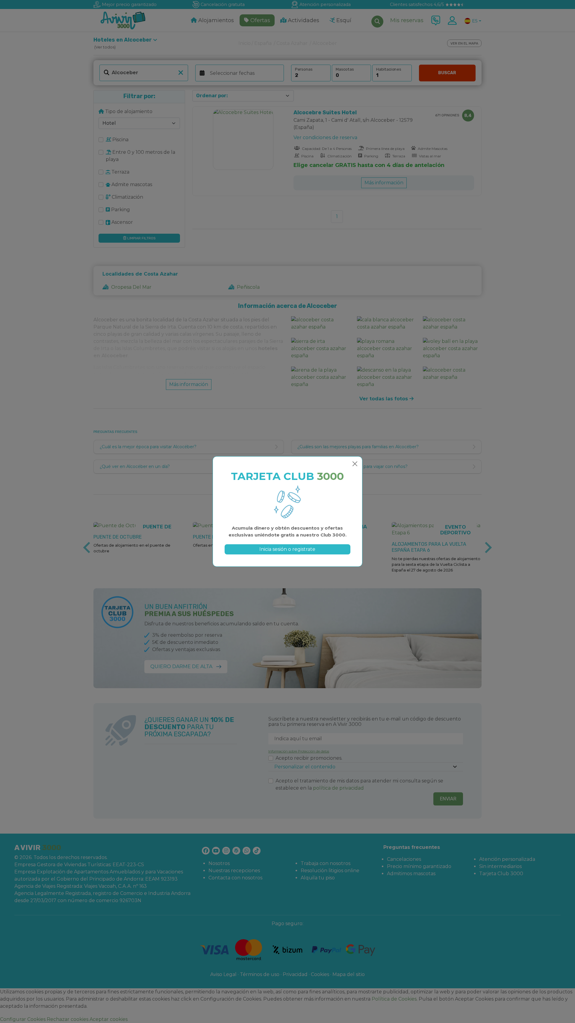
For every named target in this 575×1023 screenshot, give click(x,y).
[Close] (355, 464)
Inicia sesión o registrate (287, 549)
